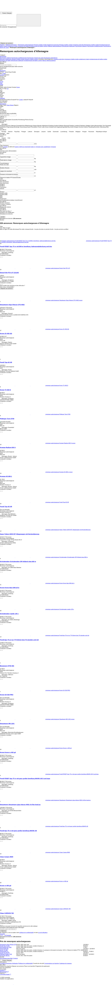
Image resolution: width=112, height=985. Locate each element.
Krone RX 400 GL (5, 955)
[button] (56, 35)
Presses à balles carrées (66, 44)
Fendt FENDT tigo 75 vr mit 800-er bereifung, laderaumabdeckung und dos (26, 246)
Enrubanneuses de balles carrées (38, 46)
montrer (3, 217)
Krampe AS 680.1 (6, 476)
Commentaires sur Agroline (51, 963)
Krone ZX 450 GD (6, 333)
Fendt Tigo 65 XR (6, 362)
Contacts (15, 958)
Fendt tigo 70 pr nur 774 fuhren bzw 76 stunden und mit (19, 640)
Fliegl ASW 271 (4, 951)
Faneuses (56, 44)
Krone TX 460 (4, 950)
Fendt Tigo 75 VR (5, 946)
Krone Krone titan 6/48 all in (9, 587)
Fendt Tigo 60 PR (5, 953)
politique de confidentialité (26, 932)
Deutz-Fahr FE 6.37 (9, 272)
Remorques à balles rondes (91, 44)
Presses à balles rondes (40, 44)
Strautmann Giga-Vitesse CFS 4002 (12, 304)
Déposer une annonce (7, 288)
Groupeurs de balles (23, 46)
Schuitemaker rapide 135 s (9, 613)
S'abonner (3, 931)
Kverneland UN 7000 (5, 947)
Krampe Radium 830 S (8, 447)
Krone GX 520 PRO (6, 694)
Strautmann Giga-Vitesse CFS (8, 944)
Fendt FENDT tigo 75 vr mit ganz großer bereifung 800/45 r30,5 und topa (25, 778)
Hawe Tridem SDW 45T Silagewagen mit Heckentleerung (19, 534)
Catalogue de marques (65, 963)
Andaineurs (50, 44)
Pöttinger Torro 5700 (7, 418)
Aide (11, 958)
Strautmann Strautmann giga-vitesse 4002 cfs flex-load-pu (20, 804)
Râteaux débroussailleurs (55, 46)
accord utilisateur (42, 932)
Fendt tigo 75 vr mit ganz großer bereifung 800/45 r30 (18, 831)
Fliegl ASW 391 (4, 948)
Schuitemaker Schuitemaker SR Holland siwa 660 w (18, 561)
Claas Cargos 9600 (6, 857)
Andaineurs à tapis (13, 46)
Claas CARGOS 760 (7, 913)
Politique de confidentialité (25, 963)
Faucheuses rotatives (81, 46)
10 (5, 935)
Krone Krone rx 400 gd (8, 752)
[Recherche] (29, 20)
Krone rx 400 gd (5, 885)
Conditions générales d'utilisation (9, 963)
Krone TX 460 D (5, 390)
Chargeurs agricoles (78, 44)
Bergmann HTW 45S (7, 666)
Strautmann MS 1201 (7, 723)
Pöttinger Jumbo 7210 (6, 954)
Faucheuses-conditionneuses (95, 46)
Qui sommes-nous (5, 958)
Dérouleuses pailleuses (68, 46)
